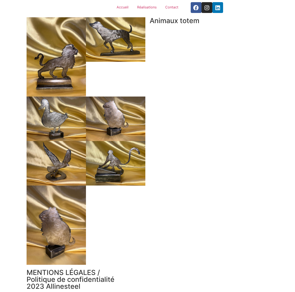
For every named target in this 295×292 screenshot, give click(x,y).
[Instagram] (206, 7)
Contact (171, 7)
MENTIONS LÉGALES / (63, 272)
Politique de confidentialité (70, 279)
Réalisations (147, 7)
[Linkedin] (217, 7)
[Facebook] (196, 7)
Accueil (122, 7)
